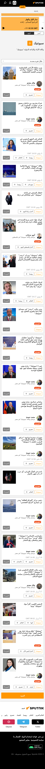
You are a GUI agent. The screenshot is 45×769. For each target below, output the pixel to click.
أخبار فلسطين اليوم (27, 247)
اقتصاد (19, 715)
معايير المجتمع (24, 740)
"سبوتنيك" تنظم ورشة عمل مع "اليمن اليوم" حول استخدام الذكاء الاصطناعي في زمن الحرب (30, 633)
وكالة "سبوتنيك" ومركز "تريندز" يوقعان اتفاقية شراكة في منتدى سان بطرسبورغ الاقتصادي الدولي (30, 257)
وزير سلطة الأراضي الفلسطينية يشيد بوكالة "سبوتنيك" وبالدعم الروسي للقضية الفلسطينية (30, 70)
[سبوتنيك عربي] (38, 4)
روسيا (31, 158)
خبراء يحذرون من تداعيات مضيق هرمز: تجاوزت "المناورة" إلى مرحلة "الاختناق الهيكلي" (30, 105)
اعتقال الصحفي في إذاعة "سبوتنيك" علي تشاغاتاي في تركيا (29, 194)
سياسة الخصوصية (37, 740)
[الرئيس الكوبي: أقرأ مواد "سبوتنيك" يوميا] (9, 609)
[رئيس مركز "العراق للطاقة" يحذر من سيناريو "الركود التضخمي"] (9, 505)
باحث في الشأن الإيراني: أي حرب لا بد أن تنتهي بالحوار (29, 473)
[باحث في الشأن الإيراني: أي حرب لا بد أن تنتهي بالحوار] (9, 477)
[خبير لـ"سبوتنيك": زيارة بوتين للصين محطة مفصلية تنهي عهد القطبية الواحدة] (9, 371)
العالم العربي (40, 715)
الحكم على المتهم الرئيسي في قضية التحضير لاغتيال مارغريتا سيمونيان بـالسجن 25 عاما (31, 141)
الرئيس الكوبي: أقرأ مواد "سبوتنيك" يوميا (33, 605)
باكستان (19, 562)
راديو (6, 715)
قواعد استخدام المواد (29, 737)
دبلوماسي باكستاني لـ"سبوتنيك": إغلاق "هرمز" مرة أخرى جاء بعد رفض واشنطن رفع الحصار (30, 538)
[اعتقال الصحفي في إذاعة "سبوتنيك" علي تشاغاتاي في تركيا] (9, 198)
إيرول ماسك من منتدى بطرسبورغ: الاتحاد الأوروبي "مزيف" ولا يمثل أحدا (32, 284)
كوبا (31, 623)
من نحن (41, 737)
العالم (20, 158)
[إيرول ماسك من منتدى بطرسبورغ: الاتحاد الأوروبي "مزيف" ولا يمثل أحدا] (9, 287)
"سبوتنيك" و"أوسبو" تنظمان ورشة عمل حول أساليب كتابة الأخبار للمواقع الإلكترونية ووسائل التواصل (30, 341)
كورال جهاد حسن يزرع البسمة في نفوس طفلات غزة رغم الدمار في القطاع (29, 222)
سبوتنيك (39, 43)
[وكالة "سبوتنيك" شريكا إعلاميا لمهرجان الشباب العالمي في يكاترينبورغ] (9, 171)
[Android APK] (35, 747)
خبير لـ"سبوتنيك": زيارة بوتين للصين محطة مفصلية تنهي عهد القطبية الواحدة (31, 368)
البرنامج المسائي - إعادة (29, 22)
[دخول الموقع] (10, 2)
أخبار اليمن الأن (28, 651)
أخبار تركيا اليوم (28, 211)
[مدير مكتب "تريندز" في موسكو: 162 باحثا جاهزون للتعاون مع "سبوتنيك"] (9, 314)
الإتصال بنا (16, 737)
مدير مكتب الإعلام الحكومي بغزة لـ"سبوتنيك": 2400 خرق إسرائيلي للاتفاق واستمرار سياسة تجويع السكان (30, 573)
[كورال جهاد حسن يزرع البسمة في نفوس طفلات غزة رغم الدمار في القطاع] (9, 225)
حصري (31, 95)
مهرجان (30, 184)
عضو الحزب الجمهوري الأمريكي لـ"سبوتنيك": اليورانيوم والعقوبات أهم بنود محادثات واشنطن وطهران (30, 662)
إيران (31, 687)
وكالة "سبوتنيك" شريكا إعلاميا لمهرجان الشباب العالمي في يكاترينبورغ (31, 168)
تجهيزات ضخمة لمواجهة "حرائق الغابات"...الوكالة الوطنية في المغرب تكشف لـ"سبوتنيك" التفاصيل (30, 441)
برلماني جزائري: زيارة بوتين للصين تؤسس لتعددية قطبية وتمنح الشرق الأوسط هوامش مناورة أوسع (31, 405)
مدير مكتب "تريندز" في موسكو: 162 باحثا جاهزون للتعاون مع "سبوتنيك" (30, 311)
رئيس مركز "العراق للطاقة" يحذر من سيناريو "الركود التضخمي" (29, 501)
